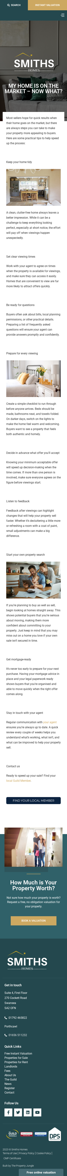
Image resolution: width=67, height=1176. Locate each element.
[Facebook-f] (8, 1112)
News (7, 1084)
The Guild (10, 1079)
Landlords (10, 1066)
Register (9, 1088)
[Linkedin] (28, 1112)
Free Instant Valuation (18, 1053)
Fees (7, 1071)
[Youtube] (37, 1112)
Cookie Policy (43, 1153)
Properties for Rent (16, 1062)
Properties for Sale (16, 1058)
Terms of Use (10, 1153)
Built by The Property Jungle (18, 1165)
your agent (50, 722)
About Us (10, 1075)
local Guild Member (18, 780)
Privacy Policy (26, 1153)
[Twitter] (18, 1112)
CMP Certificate (12, 1158)
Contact (9, 1092)
